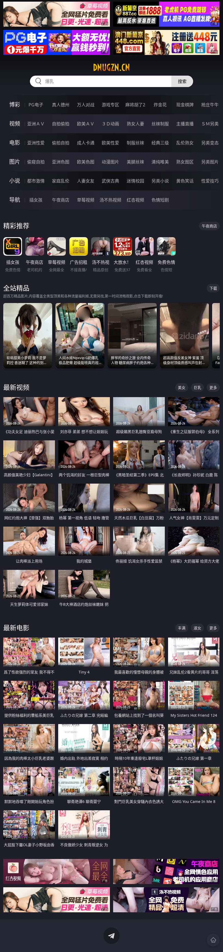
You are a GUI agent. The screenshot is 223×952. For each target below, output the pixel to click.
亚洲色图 (60, 162)
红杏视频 (135, 200)
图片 (14, 161)
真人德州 (60, 105)
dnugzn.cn (111, 67)
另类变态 (210, 143)
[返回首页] (213, 940)
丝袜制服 (160, 124)
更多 (213, 387)
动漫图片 (110, 162)
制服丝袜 (135, 143)
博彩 (14, 104)
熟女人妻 (135, 124)
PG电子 (36, 105)
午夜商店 (60, 200)
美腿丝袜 (135, 162)
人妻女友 (85, 181)
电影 (14, 142)
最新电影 (16, 627)
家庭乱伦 (60, 181)
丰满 (181, 627)
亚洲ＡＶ (36, 124)
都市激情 (36, 181)
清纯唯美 (160, 162)
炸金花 (160, 105)
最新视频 (16, 387)
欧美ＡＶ (85, 124)
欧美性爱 (110, 143)
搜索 (182, 81)
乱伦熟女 (185, 143)
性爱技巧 (210, 181)
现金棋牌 (185, 105)
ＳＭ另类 (210, 124)
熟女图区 (185, 162)
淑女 (197, 627)
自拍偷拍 (60, 124)
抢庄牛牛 (210, 105)
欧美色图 (85, 162)
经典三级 (160, 143)
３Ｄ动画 (110, 124)
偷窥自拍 (36, 162)
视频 (14, 123)
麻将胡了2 (135, 105)
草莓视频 (85, 200)
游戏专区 (110, 105)
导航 (14, 199)
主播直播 (185, 124)
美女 (181, 387)
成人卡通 (85, 143)
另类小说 (160, 181)
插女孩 (35, 200)
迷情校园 (135, 181)
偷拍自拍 (60, 143)
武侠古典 (110, 181)
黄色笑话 (185, 181)
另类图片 (210, 162)
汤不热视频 (110, 200)
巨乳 (197, 387)
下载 (213, 288)
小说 (14, 180)
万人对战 (85, 105)
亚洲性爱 (36, 143)
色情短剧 (160, 200)
